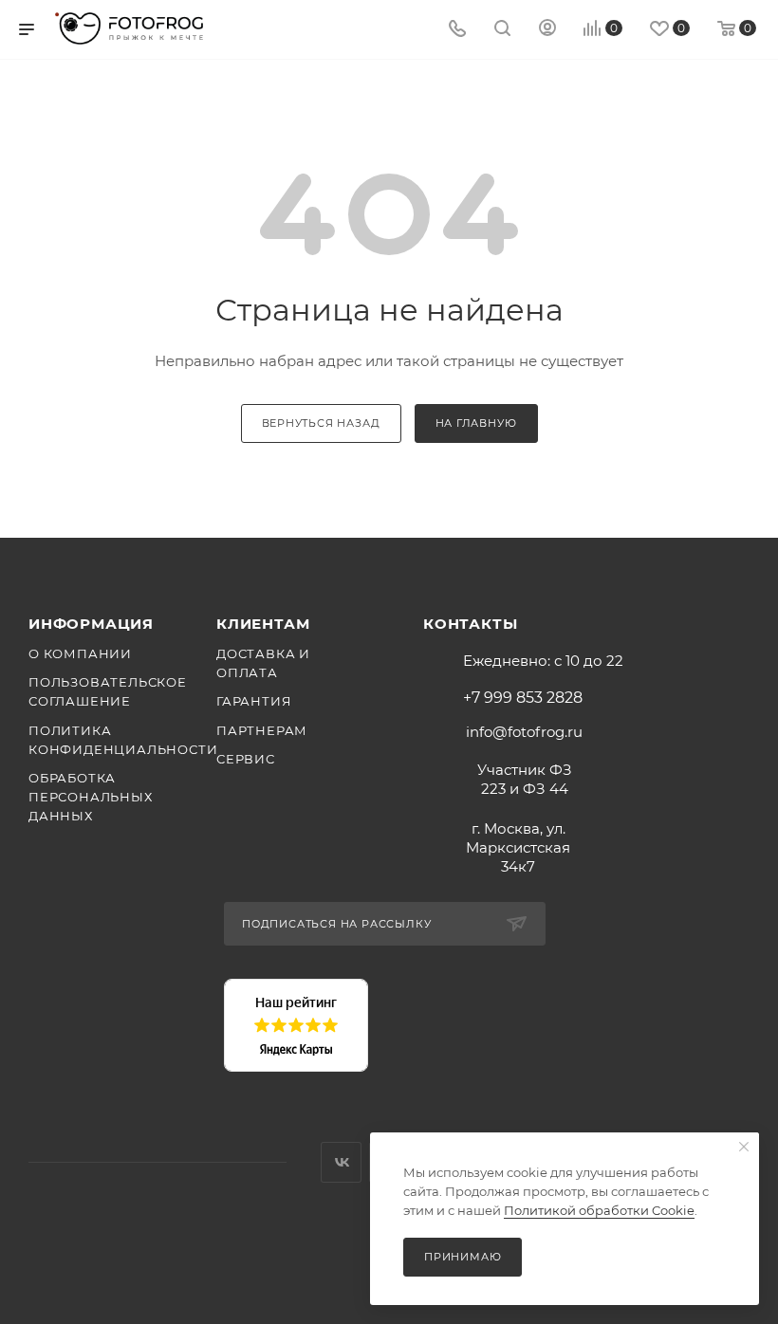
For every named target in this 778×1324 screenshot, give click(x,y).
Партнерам (261, 730)
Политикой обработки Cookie (599, 1210)
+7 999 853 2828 (523, 698)
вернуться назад (321, 423)
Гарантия (253, 700)
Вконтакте (341, 1162)
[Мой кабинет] (547, 30)
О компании (80, 653)
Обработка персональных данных (90, 796)
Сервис (245, 758)
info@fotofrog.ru (524, 732)
